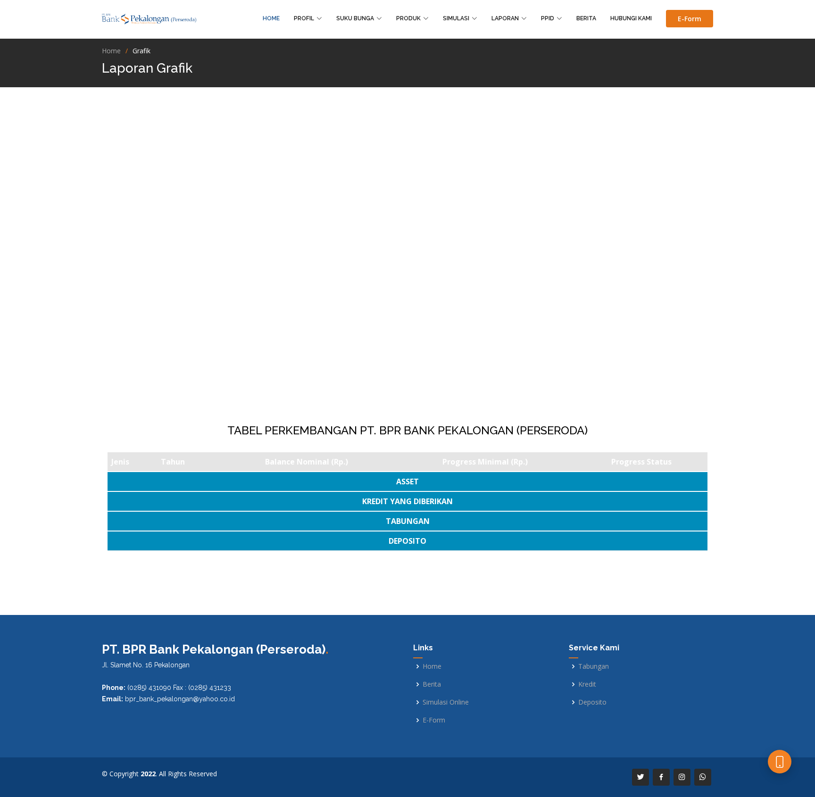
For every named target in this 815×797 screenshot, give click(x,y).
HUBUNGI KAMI (631, 18)
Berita (432, 684)
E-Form (689, 18)
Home (111, 50)
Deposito (592, 702)
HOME (271, 18)
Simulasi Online (446, 702)
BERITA (586, 18)
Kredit (587, 684)
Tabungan (593, 666)
